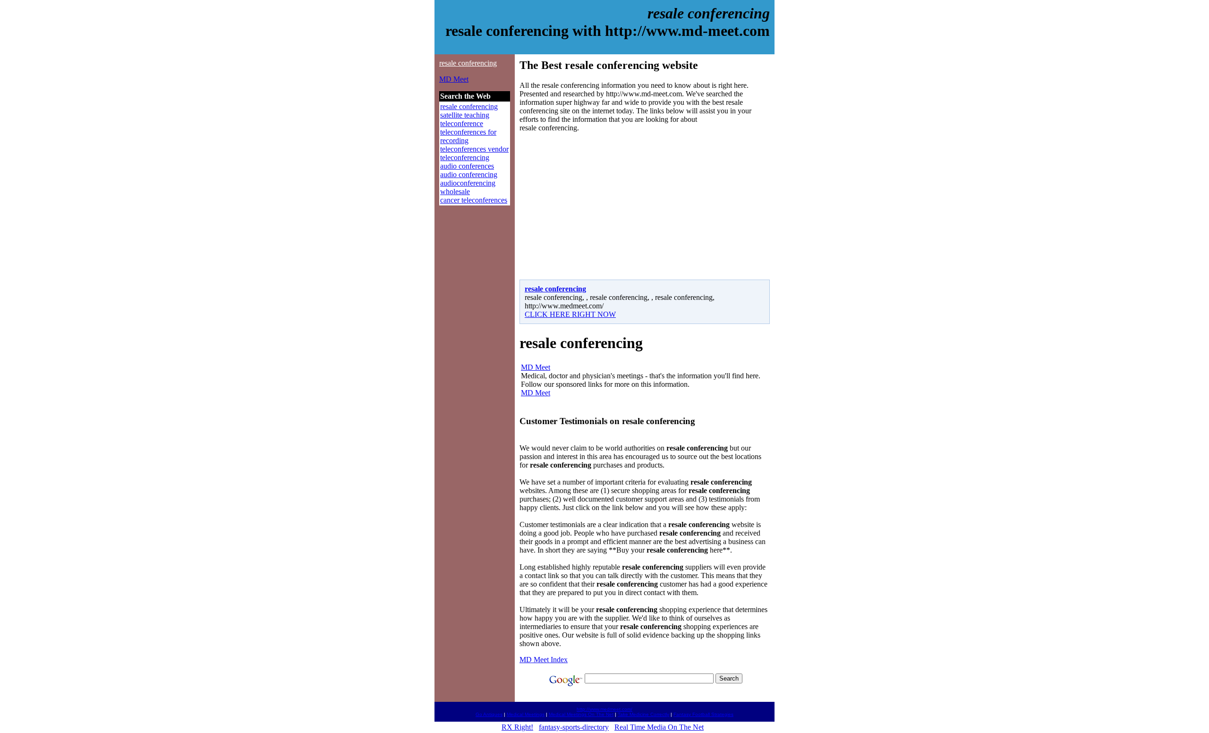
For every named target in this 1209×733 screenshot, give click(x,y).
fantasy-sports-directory (574, 727)
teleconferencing (464, 157)
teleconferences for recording (468, 136)
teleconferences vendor (474, 149)
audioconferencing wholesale (467, 187)
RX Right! (517, 727)
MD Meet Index (543, 660)
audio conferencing (468, 174)
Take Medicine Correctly (643, 714)
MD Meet (453, 79)
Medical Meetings (526, 714)
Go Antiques (489, 714)
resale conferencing (468, 63)
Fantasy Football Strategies (703, 714)
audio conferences (467, 166)
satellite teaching (464, 115)
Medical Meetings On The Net (581, 714)
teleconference (461, 123)
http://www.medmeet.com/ (604, 709)
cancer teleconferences (473, 200)
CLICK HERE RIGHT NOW (570, 314)
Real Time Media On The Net (659, 727)
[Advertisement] (598, 206)
